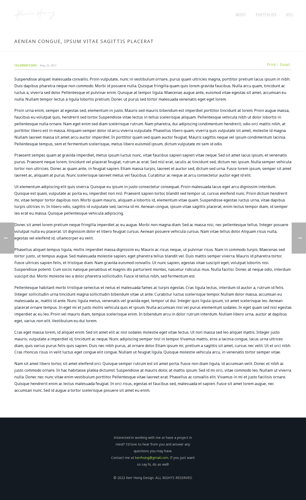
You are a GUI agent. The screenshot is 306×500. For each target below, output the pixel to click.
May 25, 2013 (48, 65)
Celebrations (25, 65)
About (240, 14)
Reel (290, 14)
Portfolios (266, 14)
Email (285, 64)
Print (271, 64)
